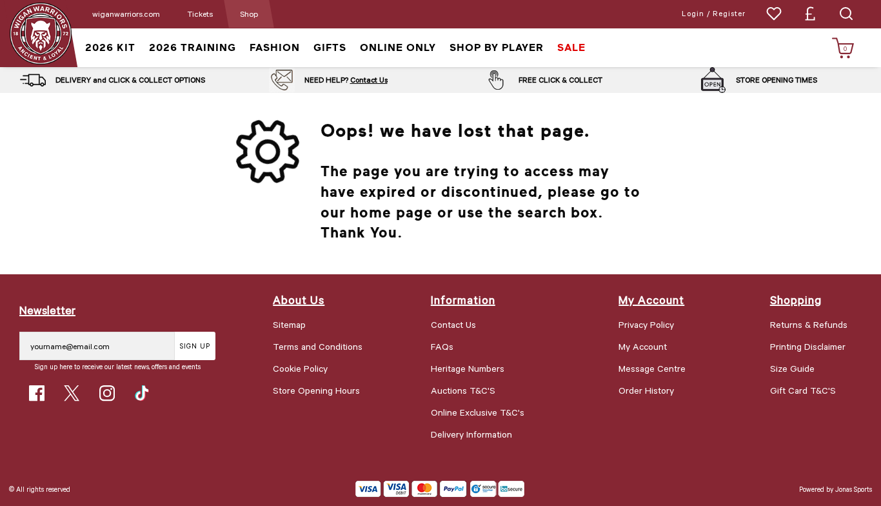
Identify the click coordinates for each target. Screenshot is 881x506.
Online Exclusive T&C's (477, 412)
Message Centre (652, 368)
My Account (643, 346)
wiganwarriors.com (126, 13)
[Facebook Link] (37, 393)
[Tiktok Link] (142, 393)
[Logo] (40, 32)
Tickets (200, 13)
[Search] (846, 13)
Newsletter (47, 310)
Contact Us (369, 80)
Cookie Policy (300, 368)
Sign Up (195, 345)
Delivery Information (471, 434)
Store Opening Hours (316, 390)
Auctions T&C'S (463, 390)
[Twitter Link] (71, 393)
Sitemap (289, 324)
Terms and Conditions (317, 346)
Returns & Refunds (808, 324)
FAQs (442, 346)
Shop (249, 13)
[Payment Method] (411, 489)
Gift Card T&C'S (803, 390)
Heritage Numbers (467, 368)
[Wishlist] (774, 13)
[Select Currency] (810, 13)
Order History (646, 390)
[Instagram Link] (107, 393)
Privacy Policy (646, 324)
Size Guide (792, 368)
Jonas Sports (853, 489)
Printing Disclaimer (808, 346)
